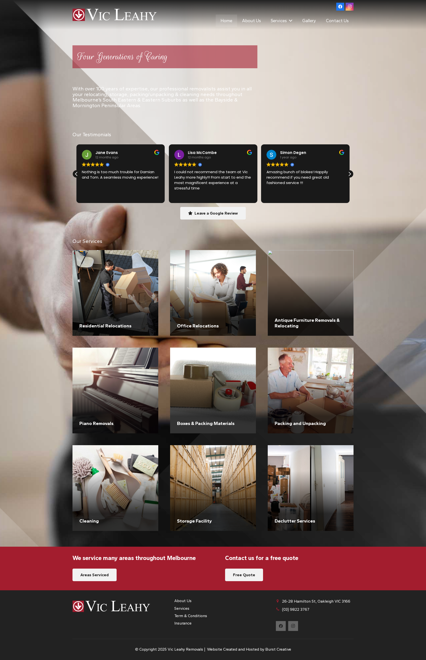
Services (181, 608)
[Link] (115, 293)
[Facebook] (340, 7)
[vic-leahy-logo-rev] (114, 15)
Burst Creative (278, 649)
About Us (183, 600)
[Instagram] (350, 7)
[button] (289, 21)
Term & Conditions (190, 615)
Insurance (183, 623)
